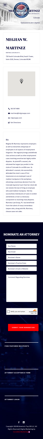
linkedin (24, 423)
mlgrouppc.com (16, 118)
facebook (18, 423)
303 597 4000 (15, 109)
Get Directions (16, 122)
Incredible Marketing (20, 432)
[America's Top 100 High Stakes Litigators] (21, 10)
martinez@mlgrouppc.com (20, 113)
